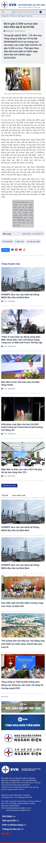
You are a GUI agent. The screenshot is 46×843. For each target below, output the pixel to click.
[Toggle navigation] (3, 12)
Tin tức (13, 16)
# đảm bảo (19, 241)
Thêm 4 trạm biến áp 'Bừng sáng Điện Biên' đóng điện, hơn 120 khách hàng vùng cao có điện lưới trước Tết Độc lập (21, 340)
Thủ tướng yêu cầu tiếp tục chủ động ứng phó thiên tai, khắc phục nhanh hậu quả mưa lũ (23, 643)
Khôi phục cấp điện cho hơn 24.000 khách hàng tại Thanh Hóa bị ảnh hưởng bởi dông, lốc (22, 427)
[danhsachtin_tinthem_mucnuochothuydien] (23, 707)
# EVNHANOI (7, 241)
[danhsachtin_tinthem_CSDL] (23, 752)
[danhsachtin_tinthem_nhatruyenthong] (23, 738)
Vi (41, 12)
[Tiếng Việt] (23, 5)
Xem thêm (4, 696)
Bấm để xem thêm (9, 485)
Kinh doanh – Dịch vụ (25, 16)
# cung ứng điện (33, 241)
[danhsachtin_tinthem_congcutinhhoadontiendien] (23, 722)
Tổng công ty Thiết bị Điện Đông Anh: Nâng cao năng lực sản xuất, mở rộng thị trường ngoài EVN (22, 685)
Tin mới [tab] (5, 495)
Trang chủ (4, 16)
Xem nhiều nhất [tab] (18, 495)
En (43, 12)
